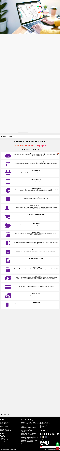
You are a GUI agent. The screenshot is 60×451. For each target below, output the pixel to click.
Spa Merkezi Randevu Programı (27, 443)
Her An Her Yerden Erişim (5, 422)
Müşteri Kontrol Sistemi (36, 205)
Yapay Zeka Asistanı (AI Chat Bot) (36, 153)
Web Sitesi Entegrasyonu (36, 408)
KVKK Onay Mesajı (36, 372)
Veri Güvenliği (44, 425)
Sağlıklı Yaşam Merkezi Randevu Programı (29, 431)
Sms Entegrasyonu (36, 364)
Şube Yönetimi (36, 355)
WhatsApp (3, 441)
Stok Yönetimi (36, 302)
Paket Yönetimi (36, 293)
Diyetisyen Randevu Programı (27, 441)
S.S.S (2, 438)
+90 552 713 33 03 (5, 439)
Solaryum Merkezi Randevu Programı (28, 427)
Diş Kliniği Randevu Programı (27, 434)
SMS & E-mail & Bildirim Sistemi (6, 430)
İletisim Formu (4, 436)
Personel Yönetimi (36, 311)
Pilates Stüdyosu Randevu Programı (28, 436)
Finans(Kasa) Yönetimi (5, 427)
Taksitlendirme (36, 285)
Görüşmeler (36, 346)
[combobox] (50, 447)
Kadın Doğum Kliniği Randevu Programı (29, 440)
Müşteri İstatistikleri (36, 188)
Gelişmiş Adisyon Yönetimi (36, 258)
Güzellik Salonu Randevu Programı (28, 422)
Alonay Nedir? (44, 426)
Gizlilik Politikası (44, 427)
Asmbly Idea (47, 439)
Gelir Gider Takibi (36, 276)
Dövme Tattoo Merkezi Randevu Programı (29, 437)
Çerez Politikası (44, 422)
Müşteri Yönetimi (36, 170)
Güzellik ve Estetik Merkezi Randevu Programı (30, 423)
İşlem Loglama (36, 337)
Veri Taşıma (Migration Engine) (36, 161)
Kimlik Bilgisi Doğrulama (36, 197)
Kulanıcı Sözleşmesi (45, 423)
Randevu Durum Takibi (36, 241)
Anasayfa (4, 136)
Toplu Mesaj (36, 399)
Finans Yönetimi (36, 267)
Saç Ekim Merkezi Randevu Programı (28, 438)
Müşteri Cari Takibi (36, 179)
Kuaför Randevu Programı (26, 428)
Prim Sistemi (36, 328)
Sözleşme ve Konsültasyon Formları (36, 214)
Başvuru (3, 435)
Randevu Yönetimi (36, 232)
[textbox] (50, 447)
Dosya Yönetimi (36, 223)
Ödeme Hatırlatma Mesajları (36, 390)
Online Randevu (36, 249)
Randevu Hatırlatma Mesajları (36, 381)
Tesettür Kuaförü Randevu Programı (28, 433)
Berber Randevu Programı (26, 430)
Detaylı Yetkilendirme (36, 320)
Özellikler (10, 136)
